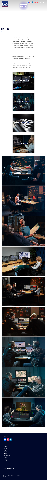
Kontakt (5, 460)
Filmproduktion (7, 455)
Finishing (6, 451)
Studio (5, 453)
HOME (5, 446)
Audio (5, 450)
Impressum (6, 465)
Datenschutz (6, 466)
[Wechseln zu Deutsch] (37, 2)
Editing (5, 448)
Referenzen (6, 459)
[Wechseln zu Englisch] (35, 2)
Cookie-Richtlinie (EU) (9, 468)
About (5, 457)
